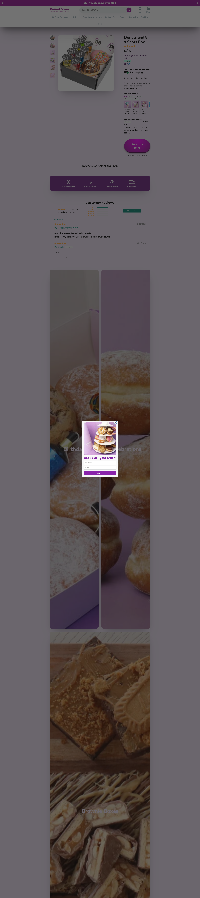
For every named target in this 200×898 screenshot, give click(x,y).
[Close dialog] (115, 422)
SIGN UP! (100, 473)
